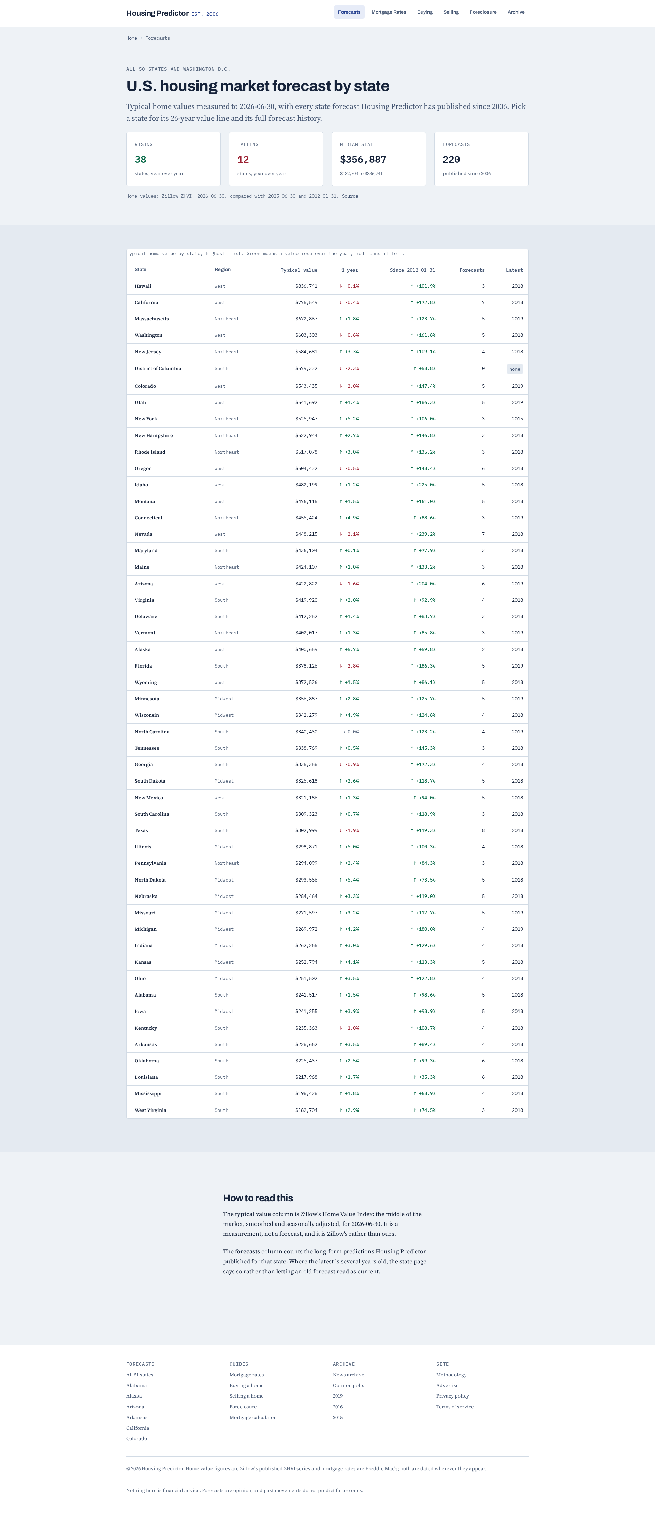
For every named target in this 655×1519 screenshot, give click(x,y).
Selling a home (247, 1395)
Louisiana (146, 1077)
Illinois (143, 846)
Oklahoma (147, 1060)
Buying (425, 12)
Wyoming (146, 682)
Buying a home (247, 1385)
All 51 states (140, 1374)
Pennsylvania (150, 863)
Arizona (144, 583)
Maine (142, 566)
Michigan (146, 929)
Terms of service (455, 1406)
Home (131, 38)
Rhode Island (150, 451)
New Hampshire (154, 435)
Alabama (145, 994)
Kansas (143, 962)
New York (146, 418)
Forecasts (349, 12)
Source (350, 196)
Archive (516, 12)
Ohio (140, 978)
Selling (451, 12)
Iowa (140, 1011)
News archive (348, 1374)
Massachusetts (152, 318)
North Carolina (152, 731)
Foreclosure (483, 12)
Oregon (143, 468)
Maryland (146, 550)
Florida (143, 665)
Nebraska (146, 896)
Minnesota (147, 698)
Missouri (145, 912)
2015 (338, 1417)
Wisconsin (147, 715)
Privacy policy (452, 1395)
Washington (148, 335)
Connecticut (148, 517)
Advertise (447, 1385)
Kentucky (146, 1027)
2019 (338, 1395)
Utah (140, 402)
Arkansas (146, 1044)
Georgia (144, 764)
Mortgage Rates (389, 12)
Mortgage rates (247, 1374)
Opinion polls (348, 1385)
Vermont (145, 632)
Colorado (145, 386)
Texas (141, 830)
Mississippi (148, 1093)
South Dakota (150, 780)
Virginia (144, 600)
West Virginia (150, 1110)
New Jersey (148, 351)
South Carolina (152, 814)
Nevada (143, 534)
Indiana (144, 945)
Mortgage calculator (253, 1417)
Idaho (141, 484)
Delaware (146, 616)
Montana (145, 501)
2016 (338, 1406)
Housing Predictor (172, 13)
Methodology (451, 1374)
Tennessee (147, 748)
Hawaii (143, 286)
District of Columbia (158, 368)
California (146, 302)
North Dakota (150, 879)
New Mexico (149, 797)
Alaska (143, 649)
